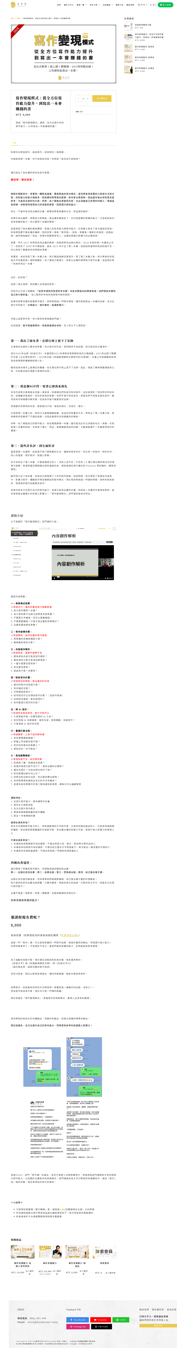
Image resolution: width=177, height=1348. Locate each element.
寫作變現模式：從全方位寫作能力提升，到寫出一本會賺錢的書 (149, 35)
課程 (81, 111)
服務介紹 (119, 5)
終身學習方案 (69, 935)
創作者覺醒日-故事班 (144, 57)
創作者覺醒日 (50, 1263)
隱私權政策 (158, 1309)
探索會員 (104, 1263)
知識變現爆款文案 (143, 24)
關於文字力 (69, 5)
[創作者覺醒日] (50, 1252)
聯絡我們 (130, 5)
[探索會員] (104, 1252)
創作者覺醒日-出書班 (144, 68)
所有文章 (93, 5)
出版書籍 (106, 5)
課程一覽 (80, 5)
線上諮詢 (167, 4)
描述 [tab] (14, 143)
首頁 (59, 5)
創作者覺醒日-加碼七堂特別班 (22, 1265)
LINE (63, 1209)
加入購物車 (102, 98)
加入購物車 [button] (159, 12)
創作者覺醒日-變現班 (77, 1265)
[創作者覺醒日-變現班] (77, 1252)
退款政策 (172, 1309)
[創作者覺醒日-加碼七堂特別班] (23, 1252)
